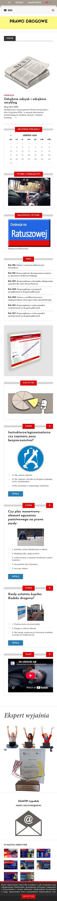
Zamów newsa (34, 3)
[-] (27, 853)
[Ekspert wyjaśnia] (28, 734)
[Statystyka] (30, 402)
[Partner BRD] (28, 769)
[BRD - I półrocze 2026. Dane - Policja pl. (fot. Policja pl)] (11, 853)
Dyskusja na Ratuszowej (18, 249)
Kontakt (19, 3)
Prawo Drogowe (29, 22)
